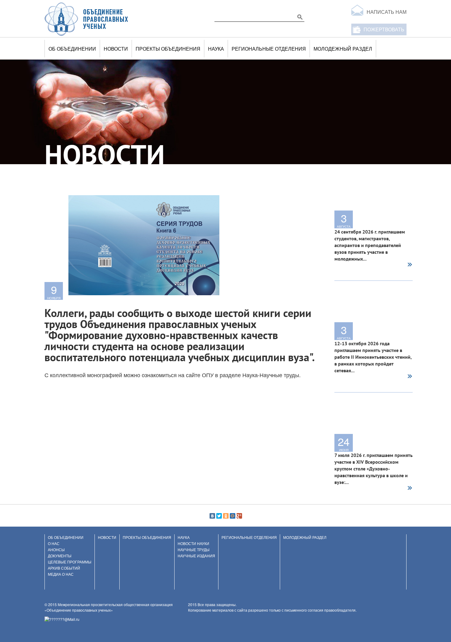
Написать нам (387, 11)
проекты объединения (168, 48)
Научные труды (194, 549)
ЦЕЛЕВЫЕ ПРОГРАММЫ (69, 561)
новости (116, 48)
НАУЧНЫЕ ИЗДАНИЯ (196, 555)
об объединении (72, 48)
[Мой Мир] (232, 516)
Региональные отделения (269, 48)
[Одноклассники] (226, 516)
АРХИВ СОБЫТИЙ (64, 567)
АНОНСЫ (56, 549)
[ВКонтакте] (212, 516)
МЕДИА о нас (61, 574)
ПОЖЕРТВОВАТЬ (384, 29)
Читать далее (410, 265)
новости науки (193, 543)
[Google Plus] (239, 516)
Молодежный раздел (343, 48)
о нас (54, 543)
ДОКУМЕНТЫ (59, 555)
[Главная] (86, 18)
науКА (216, 48)
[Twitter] (219, 516)
